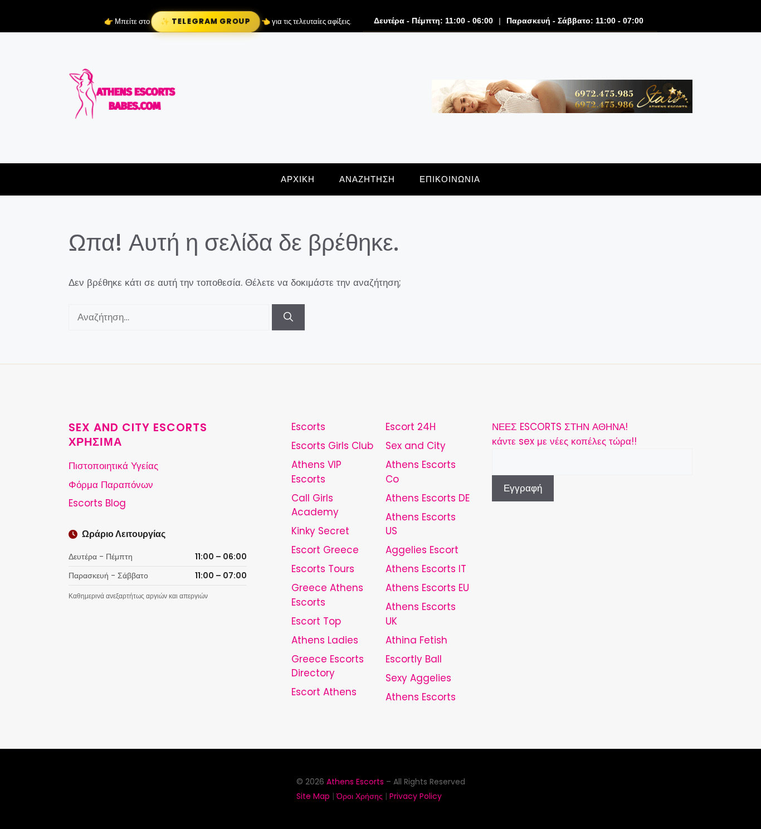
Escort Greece (325, 550)
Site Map (313, 796)
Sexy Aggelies (418, 678)
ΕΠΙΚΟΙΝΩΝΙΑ (449, 179)
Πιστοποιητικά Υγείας (113, 465)
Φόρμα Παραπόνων (111, 484)
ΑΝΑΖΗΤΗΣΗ (367, 179)
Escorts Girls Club (332, 445)
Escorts (308, 426)
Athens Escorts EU (427, 587)
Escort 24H (411, 426)
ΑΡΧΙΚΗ (298, 179)
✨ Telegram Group (205, 21)
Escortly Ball (414, 659)
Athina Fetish (416, 640)
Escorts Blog (97, 503)
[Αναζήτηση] (288, 317)
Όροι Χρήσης (359, 796)
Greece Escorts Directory (327, 666)
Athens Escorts (421, 697)
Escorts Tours (322, 569)
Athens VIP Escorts (316, 472)
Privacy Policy (415, 796)
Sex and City (416, 445)
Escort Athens (324, 692)
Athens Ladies (324, 640)
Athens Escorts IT (426, 569)
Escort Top (316, 621)
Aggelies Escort (422, 550)
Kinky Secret (320, 531)
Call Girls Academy (315, 505)
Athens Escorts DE (428, 498)
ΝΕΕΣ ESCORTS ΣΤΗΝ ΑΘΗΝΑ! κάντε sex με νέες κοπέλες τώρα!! (564, 434)
